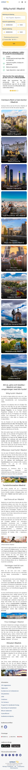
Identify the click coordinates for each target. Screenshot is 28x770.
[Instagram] (2, 755)
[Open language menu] (22, 2)
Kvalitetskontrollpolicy (7, 716)
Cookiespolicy (20, 766)
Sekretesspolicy (14, 768)
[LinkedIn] (17, 755)
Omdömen (4, 699)
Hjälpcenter (4, 688)
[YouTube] (20, 755)
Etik (15, 766)
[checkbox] (3, 37)
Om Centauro (5, 702)
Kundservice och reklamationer (10, 691)
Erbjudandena (5, 693)
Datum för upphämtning (8, 21)
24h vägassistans (6, 685)
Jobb (2, 696)
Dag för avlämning (7, 28)
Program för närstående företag (10, 705)
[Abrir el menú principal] (25, 2)
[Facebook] (6, 755)
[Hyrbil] (5, 2)
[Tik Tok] (13, 755)
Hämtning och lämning (8, 14)
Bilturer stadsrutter (6, 710)
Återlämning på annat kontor (11, 37)
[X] (9, 755)
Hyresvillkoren (5, 713)
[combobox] (15, 40)
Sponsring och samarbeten (9, 708)
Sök (14, 43)
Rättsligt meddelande (8, 766)
